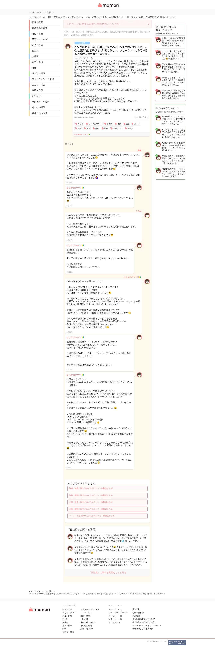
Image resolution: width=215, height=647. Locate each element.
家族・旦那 (37, 90)
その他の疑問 (38, 107)
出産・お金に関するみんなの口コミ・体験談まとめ (91, 502)
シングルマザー (95, 124)
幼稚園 (109, 124)
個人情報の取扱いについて (143, 619)
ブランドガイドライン (118, 613)
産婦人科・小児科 (41, 101)
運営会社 (136, 609)
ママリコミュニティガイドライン (146, 625)
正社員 (130, 128)
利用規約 (136, 616)
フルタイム (117, 128)
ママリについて (115, 609)
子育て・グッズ (39, 39)
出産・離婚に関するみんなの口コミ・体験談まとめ (91, 509)
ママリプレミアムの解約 (142, 629)
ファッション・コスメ (43, 79)
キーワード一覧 (115, 616)
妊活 (34, 67)
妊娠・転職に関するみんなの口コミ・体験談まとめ (91, 488)
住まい (35, 50)
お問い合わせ (138, 613)
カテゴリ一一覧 (115, 619)
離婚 (97, 128)
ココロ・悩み (38, 84)
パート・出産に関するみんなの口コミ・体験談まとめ (91, 516)
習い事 (80, 124)
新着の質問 (37, 22)
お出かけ (36, 96)
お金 (80, 128)
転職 (106, 128)
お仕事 (35, 56)
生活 (119, 124)
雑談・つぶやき (39, 113)
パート (137, 124)
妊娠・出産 (37, 33)
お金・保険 (37, 45)
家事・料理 (37, 62)
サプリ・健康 (38, 73)
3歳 (127, 124)
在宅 (88, 128)
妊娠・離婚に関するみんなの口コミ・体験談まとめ (91, 495)
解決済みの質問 (39, 28)
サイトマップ (114, 622)
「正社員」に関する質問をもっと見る (107, 572)
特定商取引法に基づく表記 (143, 622)
